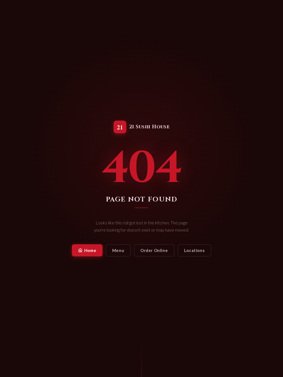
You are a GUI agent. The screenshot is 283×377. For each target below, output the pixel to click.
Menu (118, 250)
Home (90, 250)
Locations (194, 250)
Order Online (154, 250)
